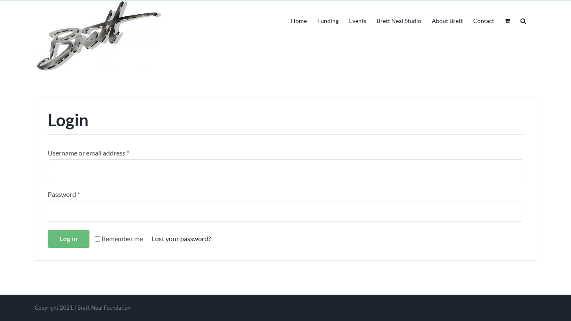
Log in (68, 239)
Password (64, 194)
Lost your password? (181, 238)
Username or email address (88, 153)
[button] (523, 20)
